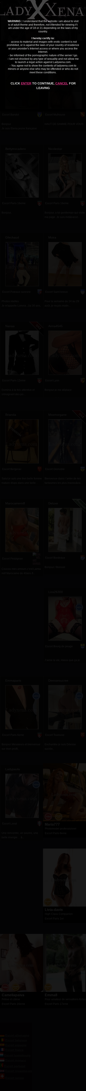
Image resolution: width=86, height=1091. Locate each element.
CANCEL (61, 83)
